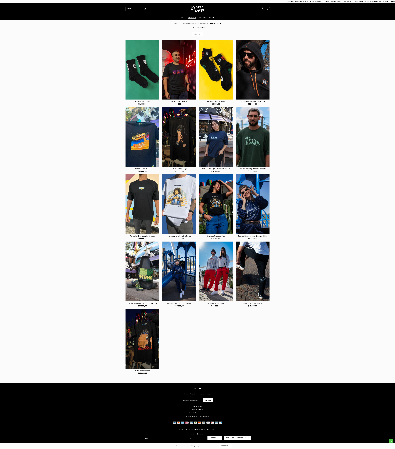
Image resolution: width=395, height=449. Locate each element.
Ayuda (211, 17)
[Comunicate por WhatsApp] (391, 441)
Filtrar (197, 34)
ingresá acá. (215, 438)
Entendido (225, 446)
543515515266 (197, 406)
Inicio (183, 17)
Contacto (202, 17)
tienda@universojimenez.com (197, 413)
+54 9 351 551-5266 (198, 410)
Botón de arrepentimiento (237, 438)
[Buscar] (145, 8)
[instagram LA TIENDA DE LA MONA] (195, 388)
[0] (267, 9)
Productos (192, 17)
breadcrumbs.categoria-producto (194, 24)
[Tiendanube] (197, 434)
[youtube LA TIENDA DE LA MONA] (200, 388)
